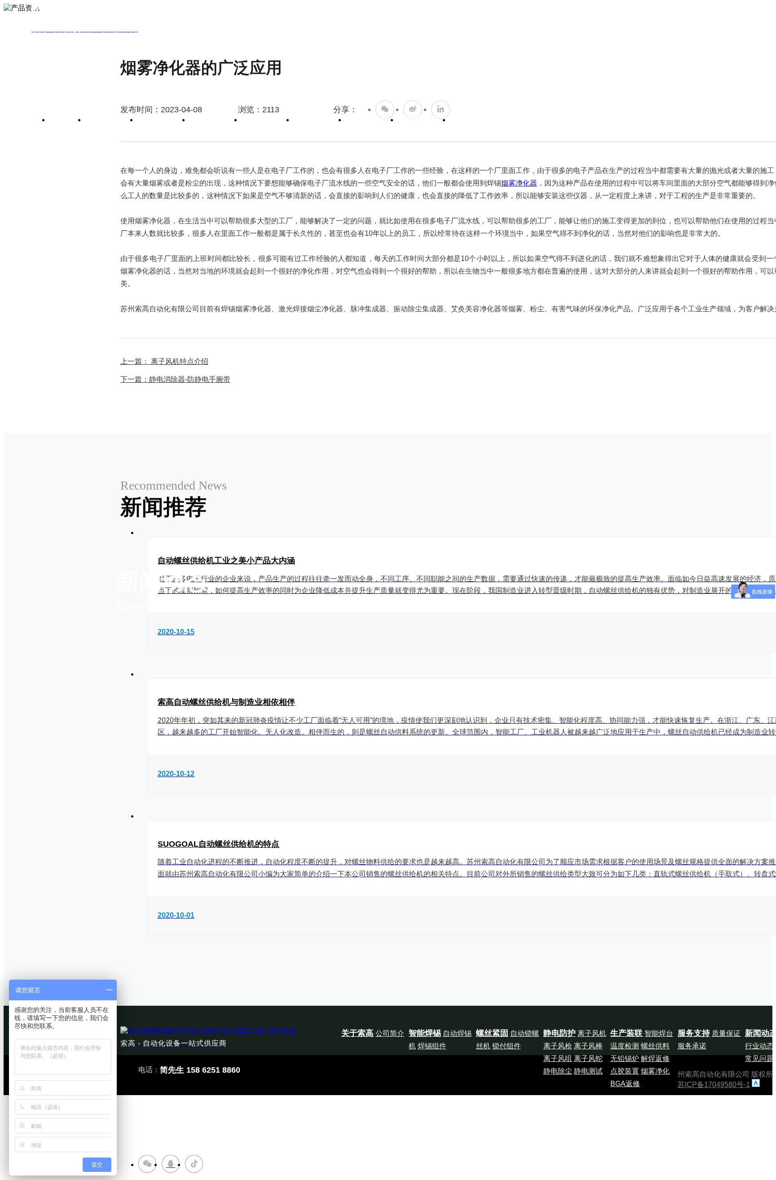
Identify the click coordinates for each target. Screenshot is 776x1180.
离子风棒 (588, 1046)
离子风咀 (557, 1058)
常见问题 (759, 1058)
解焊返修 (655, 1058)
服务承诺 (692, 1046)
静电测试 (588, 1071)
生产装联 (320, 119)
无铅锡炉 (624, 1058)
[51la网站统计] (756, 1084)
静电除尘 (557, 1071)
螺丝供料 (655, 1046)
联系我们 (476, 119)
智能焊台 (658, 1033)
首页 (67, 119)
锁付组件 (506, 1046)
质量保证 (726, 1033)
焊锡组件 (432, 1046)
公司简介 (389, 1033)
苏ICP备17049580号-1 (714, 1084)
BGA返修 (625, 1083)
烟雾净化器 (519, 183)
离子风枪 (557, 1046)
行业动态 (759, 1046)
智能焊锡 (163, 119)
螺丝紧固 (215, 119)
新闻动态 (424, 119)
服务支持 (372, 119)
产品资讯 (239, 1162)
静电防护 (267, 119)
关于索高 (111, 119)
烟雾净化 (655, 1071)
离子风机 (592, 1033)
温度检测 (624, 1046)
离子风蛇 (588, 1058)
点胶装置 (624, 1071)
